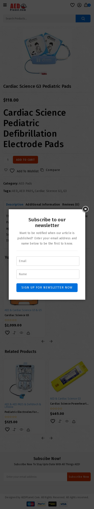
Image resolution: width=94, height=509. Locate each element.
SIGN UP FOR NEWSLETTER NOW (47, 287)
